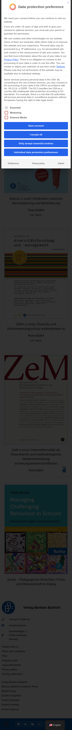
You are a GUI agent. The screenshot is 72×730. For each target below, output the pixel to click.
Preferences (13, 163)
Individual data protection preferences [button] (36, 152)
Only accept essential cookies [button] (36, 143)
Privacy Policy (11, 59)
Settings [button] (60, 66)
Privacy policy (38, 163)
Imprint (61, 163)
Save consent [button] (36, 125)
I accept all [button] (36, 134)
